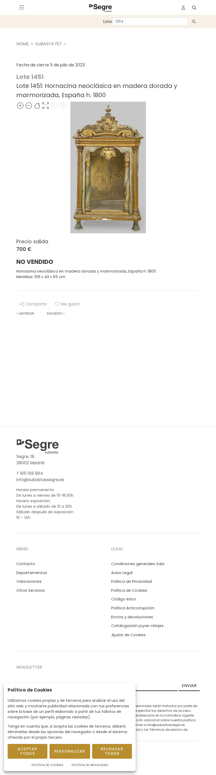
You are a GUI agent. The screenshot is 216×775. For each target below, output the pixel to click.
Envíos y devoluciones (132, 617)
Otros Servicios (30, 590)
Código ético (123, 599)
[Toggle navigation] (21, 7)
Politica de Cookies (129, 590)
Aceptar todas (27, 751)
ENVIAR (189, 686)
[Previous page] (54, 105)
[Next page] (62, 105)
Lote (107, 21)
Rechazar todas (112, 751)
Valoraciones (29, 581)
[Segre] (100, 7)
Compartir (36, 304)
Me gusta (70, 304)
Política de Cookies (47, 765)
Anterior (25, 313)
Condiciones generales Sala (137, 563)
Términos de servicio (166, 729)
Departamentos (31, 572)
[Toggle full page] (45, 105)
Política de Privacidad (90, 765)
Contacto (25, 563)
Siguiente (56, 313)
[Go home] (37, 105)
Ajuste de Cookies (128, 635)
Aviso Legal (121, 572)
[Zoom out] (29, 105)
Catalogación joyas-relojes (137, 625)
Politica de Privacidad (131, 581)
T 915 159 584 (29, 473)
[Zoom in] (20, 105)
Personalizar (69, 751)
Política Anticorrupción (132, 608)
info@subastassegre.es (40, 480)
